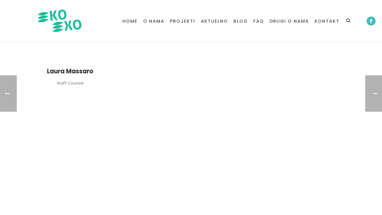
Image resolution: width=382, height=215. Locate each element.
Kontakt (327, 21)
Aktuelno (214, 21)
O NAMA (153, 21)
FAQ (258, 21)
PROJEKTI (182, 21)
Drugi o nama (289, 21)
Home (130, 21)
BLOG (241, 21)
